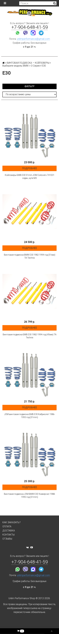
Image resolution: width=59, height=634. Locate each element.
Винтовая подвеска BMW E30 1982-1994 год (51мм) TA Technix (29, 256)
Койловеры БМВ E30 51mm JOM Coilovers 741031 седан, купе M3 (29, 176)
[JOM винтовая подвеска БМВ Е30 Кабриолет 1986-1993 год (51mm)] (29, 371)
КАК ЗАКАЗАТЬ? (11, 522)
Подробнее (29, 168)
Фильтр (29, 86)
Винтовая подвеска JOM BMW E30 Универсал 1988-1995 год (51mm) (29, 495)
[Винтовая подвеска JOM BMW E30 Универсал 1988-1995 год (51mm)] (29, 451)
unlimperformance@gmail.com (33, 38)
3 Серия (35, 65)
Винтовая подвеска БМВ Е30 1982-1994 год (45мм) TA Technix (29, 336)
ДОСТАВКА (8, 530)
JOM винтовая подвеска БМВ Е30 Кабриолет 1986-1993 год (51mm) (29, 415)
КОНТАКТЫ (8, 534)
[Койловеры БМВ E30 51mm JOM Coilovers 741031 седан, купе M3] (29, 132)
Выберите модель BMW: (15, 65)
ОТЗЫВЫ (7, 538)
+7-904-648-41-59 (29, 27)
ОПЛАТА (6, 526)
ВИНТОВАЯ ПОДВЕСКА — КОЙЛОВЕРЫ (28, 62)
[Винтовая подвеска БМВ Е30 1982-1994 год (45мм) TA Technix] (29, 291)
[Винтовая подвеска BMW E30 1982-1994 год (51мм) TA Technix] (29, 211)
